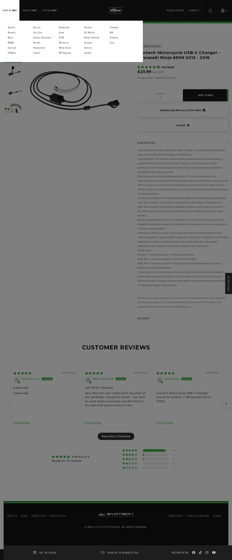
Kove (61, 32)
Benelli (12, 32)
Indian (36, 53)
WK (111, 32)
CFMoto (12, 53)
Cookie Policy (175, 515)
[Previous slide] (6, 404)
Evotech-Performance (106, 526)
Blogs (24, 515)
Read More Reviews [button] (116, 436)
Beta (10, 37)
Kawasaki (64, 27)
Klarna (217, 515)
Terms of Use (38, 515)
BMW (11, 42)
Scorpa (88, 42)
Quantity (160, 93)
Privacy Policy (58, 515)
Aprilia (11, 27)
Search (193, 10)
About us (12, 515)
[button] (146, 67)
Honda (36, 42)
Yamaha (114, 37)
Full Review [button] (21, 423)
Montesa (64, 42)
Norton (88, 27)
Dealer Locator (175, 10)
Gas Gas (37, 32)
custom (49, 10)
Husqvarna (39, 47)
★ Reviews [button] (228, 283)
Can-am (12, 47)
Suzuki (88, 53)
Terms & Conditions (198, 515)
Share (181, 125)
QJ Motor (89, 32)
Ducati (37, 27)
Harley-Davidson (42, 37)
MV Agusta (65, 53)
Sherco (88, 47)
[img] (22, 373)
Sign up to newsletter (122, 552)
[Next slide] (226, 404)
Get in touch (48, 552)
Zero (112, 42)
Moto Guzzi (65, 47)
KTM (61, 37)
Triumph (114, 27)
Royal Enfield (91, 37)
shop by (10, 10)
